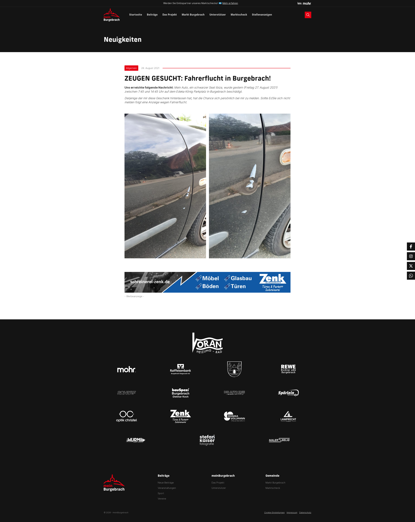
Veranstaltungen (167, 487)
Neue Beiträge (166, 482)
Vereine (162, 498)
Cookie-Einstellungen (274, 512)
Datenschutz (305, 512)
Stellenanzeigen (262, 15)
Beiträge (152, 15)
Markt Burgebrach (193, 15)
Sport (161, 493)
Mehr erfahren (230, 3)
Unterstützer (217, 15)
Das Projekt (169, 15)
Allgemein (131, 68)
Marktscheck (239, 15)
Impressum (292, 512)
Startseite (135, 15)
